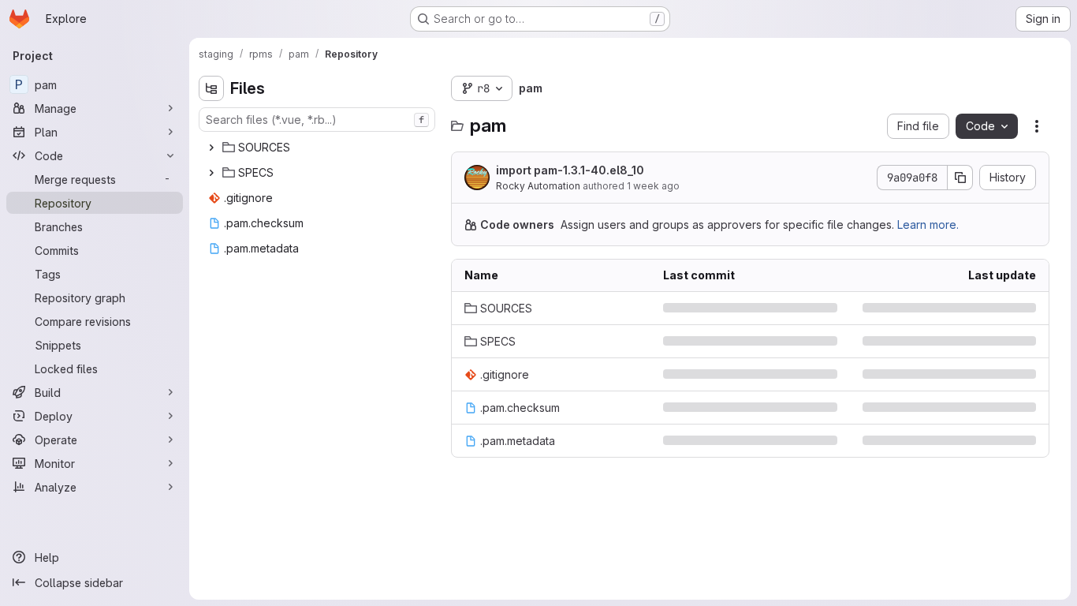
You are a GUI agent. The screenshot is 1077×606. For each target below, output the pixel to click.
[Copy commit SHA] (960, 177)
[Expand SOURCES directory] (211, 147)
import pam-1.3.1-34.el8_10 (729, 440)
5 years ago (1004, 374)
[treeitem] (318, 147)
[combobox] (317, 119)
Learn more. (928, 224)
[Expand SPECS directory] (211, 172)
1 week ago (653, 186)
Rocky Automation (538, 186)
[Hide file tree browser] (211, 88)
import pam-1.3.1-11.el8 (719, 374)
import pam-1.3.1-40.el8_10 (570, 170)
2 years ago (1005, 440)
